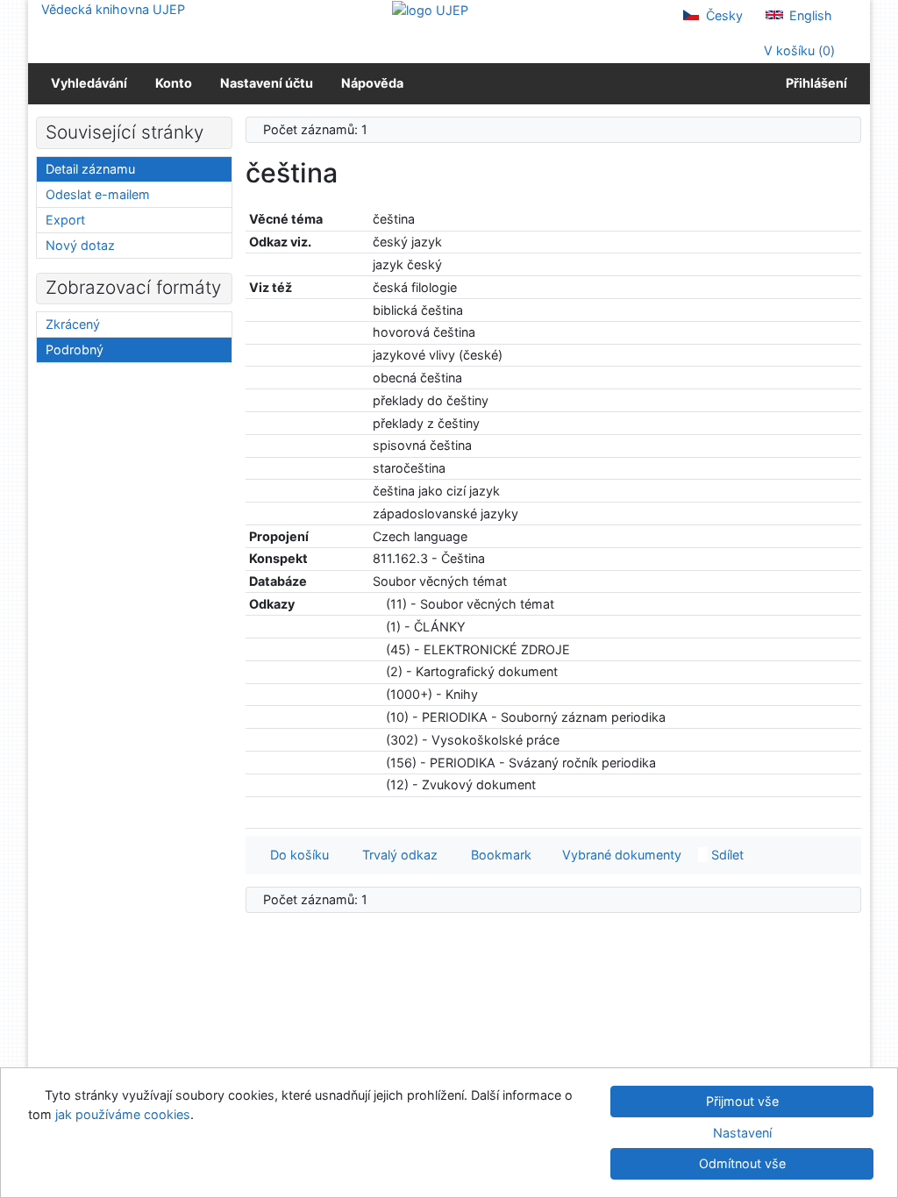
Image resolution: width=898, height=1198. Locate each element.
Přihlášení (813, 82)
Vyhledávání (89, 82)
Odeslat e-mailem (98, 194)
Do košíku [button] (296, 854)
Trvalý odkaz (396, 854)
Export (65, 219)
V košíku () (797, 50)
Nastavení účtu (266, 82)
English (809, 15)
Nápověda (372, 82)
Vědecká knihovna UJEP (113, 9)
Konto (173, 82)
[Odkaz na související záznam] (377, 603)
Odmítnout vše (742, 1163)
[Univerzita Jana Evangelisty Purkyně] (430, 9)
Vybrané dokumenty (620, 854)
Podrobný (74, 349)
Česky (722, 15)
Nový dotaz (80, 245)
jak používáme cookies (122, 1114)
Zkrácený (73, 324)
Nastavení (742, 1132)
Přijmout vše (742, 1101)
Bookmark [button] (497, 854)
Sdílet (726, 854)
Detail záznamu (90, 168)
